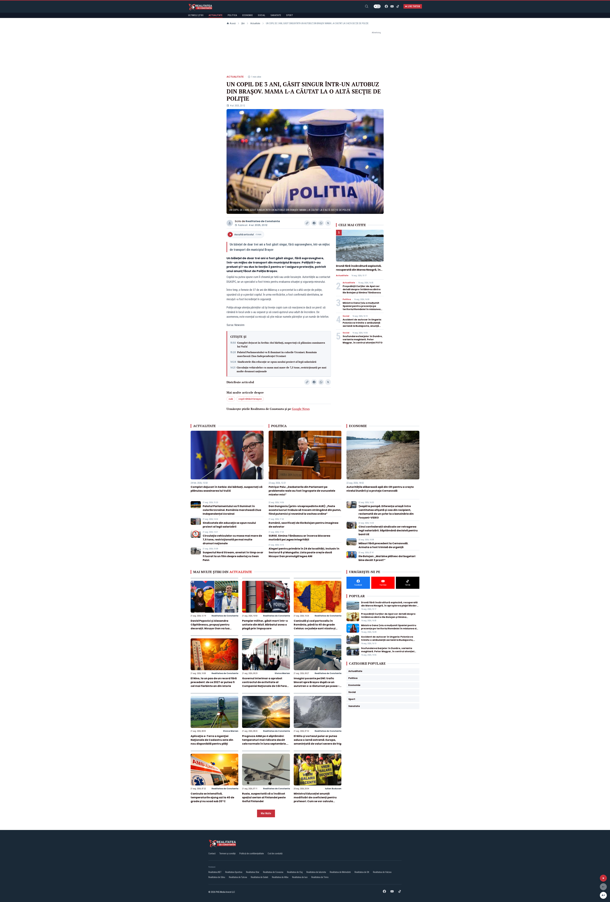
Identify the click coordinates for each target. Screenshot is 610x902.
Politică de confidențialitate (251, 853)
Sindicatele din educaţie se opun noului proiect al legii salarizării (276, 361)
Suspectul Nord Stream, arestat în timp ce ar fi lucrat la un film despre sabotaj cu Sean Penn (233, 556)
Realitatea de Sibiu (216, 877)
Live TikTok (414, 6)
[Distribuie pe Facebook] (314, 223)
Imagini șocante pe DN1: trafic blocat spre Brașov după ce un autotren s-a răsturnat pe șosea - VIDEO (316, 684)
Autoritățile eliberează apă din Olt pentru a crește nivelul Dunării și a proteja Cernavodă (380, 489)
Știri (243, 23)
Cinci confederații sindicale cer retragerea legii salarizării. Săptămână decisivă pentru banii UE (388, 530)
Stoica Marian (282, 673)
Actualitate (255, 23)
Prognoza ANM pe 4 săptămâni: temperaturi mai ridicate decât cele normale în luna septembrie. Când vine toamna (264, 741)
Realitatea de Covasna (273, 872)
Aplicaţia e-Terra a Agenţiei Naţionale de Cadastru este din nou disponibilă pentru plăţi (212, 740)
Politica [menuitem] (232, 15)
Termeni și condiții (227, 853)
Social (346, 316)
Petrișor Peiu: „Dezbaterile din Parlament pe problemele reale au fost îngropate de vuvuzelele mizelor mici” (302, 490)
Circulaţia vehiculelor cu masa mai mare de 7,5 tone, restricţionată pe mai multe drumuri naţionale (281, 369)
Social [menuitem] (261, 15)
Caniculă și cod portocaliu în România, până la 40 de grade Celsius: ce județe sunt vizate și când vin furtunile (315, 626)
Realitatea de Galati (259, 877)
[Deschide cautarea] (366, 6)
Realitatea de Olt (362, 872)
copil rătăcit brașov (250, 399)
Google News (301, 409)
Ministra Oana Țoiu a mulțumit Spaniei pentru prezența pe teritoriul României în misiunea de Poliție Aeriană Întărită (361, 307)
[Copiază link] (307, 223)
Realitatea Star (252, 872)
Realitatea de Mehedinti (340, 872)
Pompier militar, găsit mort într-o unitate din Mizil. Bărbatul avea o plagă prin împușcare (265, 624)
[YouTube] (392, 6)
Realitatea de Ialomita (316, 872)
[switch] (377, 6)
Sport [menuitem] (289, 15)
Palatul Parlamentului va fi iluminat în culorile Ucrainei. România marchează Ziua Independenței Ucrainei (277, 354)
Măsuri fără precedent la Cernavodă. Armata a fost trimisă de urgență (383, 545)
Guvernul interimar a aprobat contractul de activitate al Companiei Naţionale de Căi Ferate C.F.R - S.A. (266, 684)
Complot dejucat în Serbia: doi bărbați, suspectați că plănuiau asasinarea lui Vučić (281, 344)
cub (231, 399)
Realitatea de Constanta (263, 221)
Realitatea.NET (214, 872)
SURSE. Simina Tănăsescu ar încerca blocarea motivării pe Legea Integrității (299, 537)
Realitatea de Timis (320, 877)
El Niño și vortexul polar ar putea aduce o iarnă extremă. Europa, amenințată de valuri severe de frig (317, 740)
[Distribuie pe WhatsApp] (321, 223)
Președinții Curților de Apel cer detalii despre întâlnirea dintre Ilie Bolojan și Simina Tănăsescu (362, 289)
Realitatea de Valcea (382, 872)
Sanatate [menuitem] (276, 15)
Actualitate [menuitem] (216, 15)
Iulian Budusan (333, 788)
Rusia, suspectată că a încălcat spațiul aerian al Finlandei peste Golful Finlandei (264, 797)
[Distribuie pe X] (328, 223)
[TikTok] (398, 6)
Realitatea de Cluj (295, 872)
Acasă (233, 23)
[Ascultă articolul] (603, 878)
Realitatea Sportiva (233, 872)
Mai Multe (266, 813)
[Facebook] (386, 6)
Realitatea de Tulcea (238, 877)
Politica (347, 299)
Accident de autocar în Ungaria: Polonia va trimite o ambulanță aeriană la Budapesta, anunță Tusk (362, 324)
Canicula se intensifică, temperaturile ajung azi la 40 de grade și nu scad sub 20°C (212, 797)
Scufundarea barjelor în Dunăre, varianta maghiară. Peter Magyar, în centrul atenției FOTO (363, 339)
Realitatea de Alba (280, 877)
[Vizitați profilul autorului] (230, 223)
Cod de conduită (275, 853)
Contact (212, 853)
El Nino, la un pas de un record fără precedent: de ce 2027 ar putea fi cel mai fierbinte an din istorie (214, 682)
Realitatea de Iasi (300, 877)
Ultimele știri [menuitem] (195, 15)
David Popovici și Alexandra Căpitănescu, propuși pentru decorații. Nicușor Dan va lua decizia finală (210, 626)
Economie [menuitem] (247, 15)
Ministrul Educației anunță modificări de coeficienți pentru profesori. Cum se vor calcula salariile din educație (315, 799)
